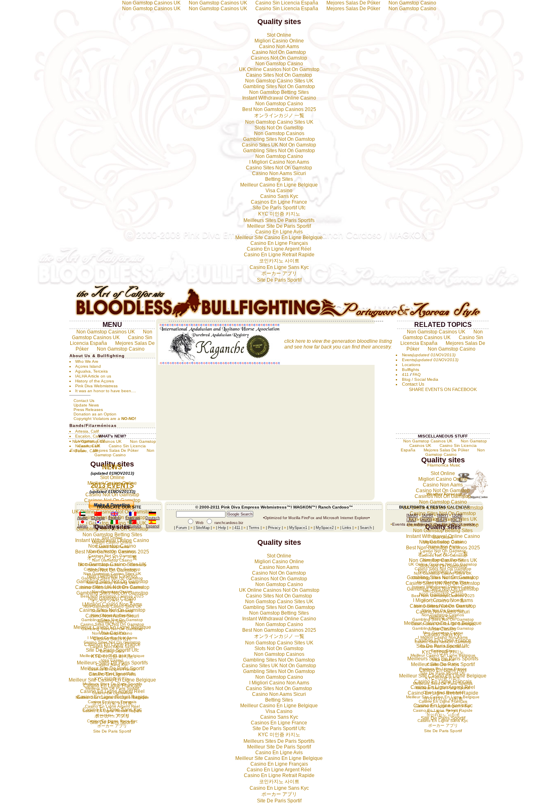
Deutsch (152, 518)
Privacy (274, 528)
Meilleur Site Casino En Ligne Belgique (279, 237)
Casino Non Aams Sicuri (279, 173)
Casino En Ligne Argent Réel (279, 249)
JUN (457, 515)
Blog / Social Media (420, 379)
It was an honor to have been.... (105, 391)
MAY (442, 515)
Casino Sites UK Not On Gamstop (279, 145)
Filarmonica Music (443, 465)
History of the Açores (94, 381)
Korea (98, 526)
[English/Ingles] (114, 514)
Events (408, 360)
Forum (181, 528)
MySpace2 (325, 528)
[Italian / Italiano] (114, 522)
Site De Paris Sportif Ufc (279, 208)
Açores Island (88, 366)
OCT (456, 519)
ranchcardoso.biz (228, 523)
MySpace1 (298, 528)
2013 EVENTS (112, 485)
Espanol (152, 526)
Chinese (98, 518)
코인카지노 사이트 (279, 261)
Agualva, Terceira (91, 371)
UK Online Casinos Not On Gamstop (279, 69)
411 (405, 374)
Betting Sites (279, 179)
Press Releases (88, 409)
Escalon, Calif (88, 436)
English (114, 518)
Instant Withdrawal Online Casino (279, 98)
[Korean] (98, 522)
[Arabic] (82, 515)
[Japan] (82, 522)
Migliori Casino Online (279, 41)
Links (346, 528)
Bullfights (410, 369)
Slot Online (279, 35)
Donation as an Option (95, 414)
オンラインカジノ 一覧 (279, 115)
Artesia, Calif (87, 431)
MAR (412, 515)
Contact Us (84, 400)
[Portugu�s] (132, 522)
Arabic (82, 518)
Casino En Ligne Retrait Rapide (279, 255)
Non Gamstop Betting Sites (279, 92)
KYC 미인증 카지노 (279, 214)
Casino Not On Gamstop (279, 52)
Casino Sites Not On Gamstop (279, 75)
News (407, 355)
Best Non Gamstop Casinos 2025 (279, 109)
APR (427, 515)
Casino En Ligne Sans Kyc (279, 267)
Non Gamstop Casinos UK (151, 8)
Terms (254, 528)
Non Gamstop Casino (412, 8)
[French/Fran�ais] (132, 514)
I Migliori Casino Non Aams (279, 162)
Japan (82, 526)
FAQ (417, 374)
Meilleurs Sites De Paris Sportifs (279, 220)
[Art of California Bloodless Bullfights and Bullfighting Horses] (279, 317)
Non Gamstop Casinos (279, 133)
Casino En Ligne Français (279, 243)
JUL (411, 519)
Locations (411, 364)
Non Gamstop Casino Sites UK (279, 81)
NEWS (112, 467)
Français (132, 518)
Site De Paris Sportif (279, 280)
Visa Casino (279, 190)
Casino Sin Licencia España (286, 8)
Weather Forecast (444, 494)
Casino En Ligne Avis (279, 232)
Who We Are (86, 361)
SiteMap (203, 528)
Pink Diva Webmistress (96, 386)
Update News (86, 405)
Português (132, 526)
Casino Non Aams (279, 46)
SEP (441, 519)
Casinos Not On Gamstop (279, 58)
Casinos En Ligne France (279, 202)
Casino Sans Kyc (279, 196)
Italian (114, 526)
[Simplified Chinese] (98, 514)
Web (199, 523)
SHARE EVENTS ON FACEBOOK (443, 389)
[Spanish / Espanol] (152, 522)
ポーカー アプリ (279, 273)
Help (222, 528)
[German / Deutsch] (152, 514)
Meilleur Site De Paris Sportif (279, 226)
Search (366, 528)
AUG (426, 519)
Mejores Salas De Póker (353, 8)
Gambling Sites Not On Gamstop (279, 86)
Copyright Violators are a (105, 418)
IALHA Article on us (93, 376)
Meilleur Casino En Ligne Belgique (279, 185)
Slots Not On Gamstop (279, 128)
